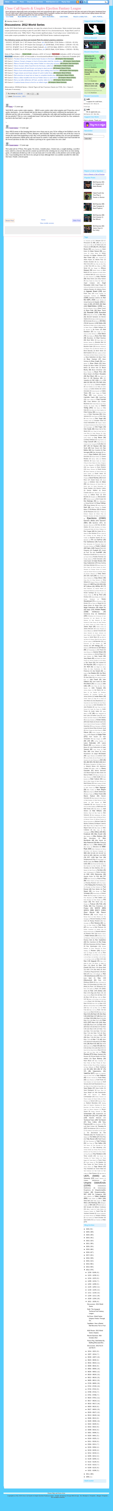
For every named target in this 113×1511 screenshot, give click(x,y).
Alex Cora (87, 264)
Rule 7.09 (90, 1037)
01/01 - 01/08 (92, 1470)
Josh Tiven (98, 707)
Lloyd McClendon (100, 753)
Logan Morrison (91, 755)
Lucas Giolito (89, 758)
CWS (100, 382)
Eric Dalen (98, 531)
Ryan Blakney (97, 1058)
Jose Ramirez (94, 702)
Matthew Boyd (88, 813)
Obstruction (98, 874)
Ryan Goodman (99, 1060)
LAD (88, 741)
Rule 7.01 (103, 1029)
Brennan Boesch (99, 348)
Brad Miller (90, 340)
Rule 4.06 (88, 1005)
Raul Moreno (97, 916)
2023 (88, 1238)
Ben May (103, 314)
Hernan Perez (87, 594)
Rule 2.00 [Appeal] (90, 961)
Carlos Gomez (94, 388)
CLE (88, 382)
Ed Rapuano (90, 511)
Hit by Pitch (98, 595)
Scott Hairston (87, 1082)
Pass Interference (101, 880)
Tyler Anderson (88, 1170)
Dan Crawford (96, 450)
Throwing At (102, 1126)
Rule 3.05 (89, 997)
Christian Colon (88, 420)
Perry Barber (93, 895)
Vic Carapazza (97, 1194)
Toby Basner (90, 1139)
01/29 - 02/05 (92, 1459)
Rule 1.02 (97, 952)
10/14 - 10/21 (92, 1351)
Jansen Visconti (98, 630)
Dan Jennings (97, 452)
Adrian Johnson (97, 255)
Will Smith (101, 1205)
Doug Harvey (91, 505)
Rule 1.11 (91, 954)
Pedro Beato (96, 893)
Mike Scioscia (101, 842)
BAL (91, 304)
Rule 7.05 (97, 1033)
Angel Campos (89, 283)
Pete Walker (99, 897)
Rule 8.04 (88, 1046)
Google (57, 1496)
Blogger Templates (102, 1496)
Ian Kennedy (98, 601)
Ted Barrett (102, 1120)
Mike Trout (89, 844)
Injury (88, 609)
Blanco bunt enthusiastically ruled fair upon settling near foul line (36, 70)
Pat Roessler (87, 887)
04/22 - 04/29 (92, 1424)
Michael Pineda (100, 819)
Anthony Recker (100, 287)
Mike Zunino (87, 846)
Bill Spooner (90, 323)
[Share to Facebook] (38, 94)
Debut (104, 482)
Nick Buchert (87, 866)
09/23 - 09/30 (92, 1360)
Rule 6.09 (93, 1029)
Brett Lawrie (98, 352)
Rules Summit (98, 1054)
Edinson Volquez (88, 513)
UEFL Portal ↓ (98, 17)
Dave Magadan (90, 465)
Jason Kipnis (87, 635)
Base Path (89, 310)
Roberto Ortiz (90, 933)
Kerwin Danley (101, 720)
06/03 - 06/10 (92, 1406)
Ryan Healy (87, 1062)
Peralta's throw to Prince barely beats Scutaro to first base (34, 59)
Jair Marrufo (96, 618)
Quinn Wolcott (89, 912)
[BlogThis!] (33, 94)
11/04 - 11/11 (92, 1296)
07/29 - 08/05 (92, 1383)
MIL (85, 762)
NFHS (85, 855)
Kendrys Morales (90, 719)
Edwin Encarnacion (101, 516)
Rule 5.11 (87, 1020)
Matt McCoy (97, 808)
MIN (91, 762)
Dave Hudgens (102, 463)
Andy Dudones (90, 276)
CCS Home (10, 17)
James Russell (100, 628)
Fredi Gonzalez (98, 559)
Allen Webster (93, 272)
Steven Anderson (94, 1109)
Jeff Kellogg (96, 645)
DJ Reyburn (95, 446)
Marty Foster (99, 794)
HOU (101, 584)
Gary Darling (102, 563)
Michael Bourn (102, 817)
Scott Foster (100, 1079)
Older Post (76, 220)
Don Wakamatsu (101, 501)
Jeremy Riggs (99, 654)
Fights (89, 548)
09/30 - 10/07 (92, 1357)
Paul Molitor (96, 889)
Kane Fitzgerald (99, 713)
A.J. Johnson (97, 240)
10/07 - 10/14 (92, 1354)
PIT (104, 876)
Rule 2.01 (100, 993)
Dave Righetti (90, 467)
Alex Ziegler (94, 268)
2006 (88, 1477)
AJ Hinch (97, 244)
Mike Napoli (99, 840)
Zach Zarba (87, 1219)
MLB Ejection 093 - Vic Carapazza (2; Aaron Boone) (99, 184)
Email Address (88, 134)
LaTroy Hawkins (99, 741)
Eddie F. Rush (100, 511)
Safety (97, 1073)
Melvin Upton (93, 817)
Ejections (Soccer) (88, 525)
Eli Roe (98, 525)
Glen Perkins (100, 575)
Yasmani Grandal (89, 1213)
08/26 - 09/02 (92, 1372)
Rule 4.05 (103, 1003)
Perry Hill (101, 895)
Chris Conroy (88, 412)
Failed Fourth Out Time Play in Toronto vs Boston (98, 195)
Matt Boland (95, 802)
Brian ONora (94, 363)
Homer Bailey (95, 597)
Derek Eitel (101, 484)
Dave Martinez (101, 465)
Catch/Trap (102, 397)
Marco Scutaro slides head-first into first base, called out (33, 66)
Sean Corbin (99, 1088)
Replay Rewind (95, 921)
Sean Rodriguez (89, 1090)
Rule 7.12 (87, 1039)
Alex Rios (103, 264)
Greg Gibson (98, 578)
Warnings (94, 1203)
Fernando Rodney (88, 546)
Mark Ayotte (97, 777)
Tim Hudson (95, 1130)
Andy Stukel (89, 280)
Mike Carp (96, 830)
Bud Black (90, 376)
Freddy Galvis (87, 559)
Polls (101, 904)
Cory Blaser (98, 437)
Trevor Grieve (87, 1166)
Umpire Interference (91, 1180)
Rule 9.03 (86, 1050)
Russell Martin (95, 1056)
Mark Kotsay (87, 783)
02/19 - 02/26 (92, 1450)
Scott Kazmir (97, 1082)
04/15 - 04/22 (92, 1427)
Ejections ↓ (64, 17)
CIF (100, 380)
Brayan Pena (89, 348)
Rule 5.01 (86, 1012)
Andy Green (90, 278)
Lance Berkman (96, 745)
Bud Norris (101, 376)
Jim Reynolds (88, 664)
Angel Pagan (99, 285)
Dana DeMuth (93, 454)
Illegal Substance (89, 607)
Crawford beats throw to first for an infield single (30, 82)
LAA (104, 739)
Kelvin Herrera (93, 717)
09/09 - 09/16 (92, 1366)
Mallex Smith (95, 768)
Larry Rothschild (95, 747)
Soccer (93, 1101)
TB (85, 1116)
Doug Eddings (101, 503)
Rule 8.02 (93, 1043)
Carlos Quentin (96, 391)
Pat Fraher (103, 883)
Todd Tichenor (101, 1141)
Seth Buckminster (100, 1092)
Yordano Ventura (101, 1215)
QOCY (97, 910)
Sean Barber (88, 1088)
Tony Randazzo (98, 1154)
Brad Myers (100, 340)
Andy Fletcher (101, 276)
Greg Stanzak (96, 580)
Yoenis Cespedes (101, 1213)
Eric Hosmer (92, 533)
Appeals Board (91, 291)
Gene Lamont (96, 567)
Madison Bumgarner (91, 764)
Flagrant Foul (99, 548)
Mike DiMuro (95, 832)
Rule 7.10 (100, 1037)
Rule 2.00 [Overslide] (90, 984)
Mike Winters (98, 844)
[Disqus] (43, 130)
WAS (100, 1198)
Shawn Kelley (97, 1099)
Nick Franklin (96, 866)
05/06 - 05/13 (92, 1418)
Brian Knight (95, 361)
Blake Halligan (98, 327)
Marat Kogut (90, 772)
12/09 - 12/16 (92, 1281)
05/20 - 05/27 (92, 1412)
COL (94, 382)
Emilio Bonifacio (95, 527)
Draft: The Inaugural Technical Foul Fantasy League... (95, 1311)
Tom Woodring (97, 1147)
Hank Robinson (88, 588)
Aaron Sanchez (96, 249)
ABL (94, 243)
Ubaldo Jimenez (99, 1178)
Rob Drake (102, 925)
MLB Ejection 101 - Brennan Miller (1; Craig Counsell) (91, 72)
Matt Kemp (87, 808)
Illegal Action (88, 605)
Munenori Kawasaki (98, 851)
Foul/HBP (99, 552)
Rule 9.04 (93, 1050)
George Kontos (95, 569)
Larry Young (96, 749)
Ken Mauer (102, 717)
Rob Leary (89, 927)
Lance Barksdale (90, 743)
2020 (88, 1246)
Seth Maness (92, 1094)
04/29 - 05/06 (92, 1421)
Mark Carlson (94, 779)
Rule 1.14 (91, 957)
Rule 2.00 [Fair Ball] (93, 969)
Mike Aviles (97, 827)
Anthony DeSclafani (89, 287)
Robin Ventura (89, 935)
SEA (95, 1069)
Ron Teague (102, 944)
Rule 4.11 (97, 1007)
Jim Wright (97, 667)
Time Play (103, 1137)
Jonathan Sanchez (98, 694)
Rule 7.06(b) (93, 1035)
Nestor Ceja (87, 861)
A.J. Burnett (87, 240)
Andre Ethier (102, 272)
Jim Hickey (103, 660)
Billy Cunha (94, 325)
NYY (88, 857)
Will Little (93, 1205)
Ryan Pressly (96, 1062)
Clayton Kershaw (89, 425)
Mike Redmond (88, 842)
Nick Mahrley (96, 868)
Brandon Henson (99, 344)
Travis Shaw (102, 1160)
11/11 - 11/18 (92, 1293)
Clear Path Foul (100, 425)
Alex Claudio (100, 261)
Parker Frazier (90, 880)
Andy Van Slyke (99, 280)
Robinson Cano (102, 935)
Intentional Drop (89, 614)
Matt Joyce (100, 806)
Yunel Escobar (98, 1217)
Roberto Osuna (102, 933)
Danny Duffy (95, 458)
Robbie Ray (100, 929)
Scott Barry (102, 1077)
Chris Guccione (94, 414)
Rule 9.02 (101, 1048)
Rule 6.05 (102, 1024)
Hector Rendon (100, 590)
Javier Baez (93, 637)
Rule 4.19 (100, 1009)
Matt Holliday (92, 806)
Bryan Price (98, 372)
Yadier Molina (100, 1209)
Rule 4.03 (87, 1003)
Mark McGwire (92, 785)
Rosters (93, 950)
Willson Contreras (100, 1207)
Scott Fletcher (90, 1079)
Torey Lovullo (88, 1156)
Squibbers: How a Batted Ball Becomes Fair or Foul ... (96, 1326)
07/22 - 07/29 (92, 1386)
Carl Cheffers (89, 386)
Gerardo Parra (102, 571)
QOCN (97, 908)
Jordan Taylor (87, 698)
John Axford (98, 677)
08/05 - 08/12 (92, 1380)
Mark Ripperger (101, 787)
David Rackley (94, 478)
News (96, 861)
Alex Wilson (98, 266)
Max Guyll (97, 813)
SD (88, 1069)
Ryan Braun (87, 1060)
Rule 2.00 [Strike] (96, 991)
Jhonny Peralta (94, 660)
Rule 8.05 (96, 1046)
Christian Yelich (99, 420)
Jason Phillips (96, 635)
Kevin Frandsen (96, 724)
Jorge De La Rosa (99, 698)
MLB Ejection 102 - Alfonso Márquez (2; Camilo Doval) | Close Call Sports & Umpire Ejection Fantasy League (92, 103)
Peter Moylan (97, 899)
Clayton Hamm (102, 422)
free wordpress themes (58, 1497)
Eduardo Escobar (88, 516)
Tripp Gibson (98, 1166)
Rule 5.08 (103, 1016)
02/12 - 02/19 (92, 1453)
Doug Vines (101, 505)
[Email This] (30, 94)
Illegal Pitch (98, 605)
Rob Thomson (99, 927)
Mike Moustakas (90, 838)
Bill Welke (99, 323)
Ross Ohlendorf (95, 948)
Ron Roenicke (91, 944)
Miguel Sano (88, 827)
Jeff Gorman (96, 643)
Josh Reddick (88, 707)
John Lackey (97, 683)
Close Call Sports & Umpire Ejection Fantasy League (43, 8)
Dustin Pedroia (95, 507)
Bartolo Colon (92, 308)
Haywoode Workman (89, 590)
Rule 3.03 (103, 995)
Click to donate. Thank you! (92, 120)
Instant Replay (100, 609)
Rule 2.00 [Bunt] (89, 965)
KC (91, 713)
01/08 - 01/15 (92, 1467)
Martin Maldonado (100, 791)
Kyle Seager (96, 738)
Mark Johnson (100, 781)
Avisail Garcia (88, 302)
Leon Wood (95, 751)
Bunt (85, 378)
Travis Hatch (92, 1160)
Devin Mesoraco (95, 492)
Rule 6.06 (89, 1026)
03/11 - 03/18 (92, 1441)
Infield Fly (102, 607)
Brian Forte (102, 357)
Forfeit (104, 550)
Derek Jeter (87, 486)
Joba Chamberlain (95, 669)
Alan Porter (87, 257)
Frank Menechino (101, 554)
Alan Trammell (100, 257)
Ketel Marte (90, 722)
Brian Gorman (92, 359)
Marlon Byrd (90, 791)
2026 (88, 1229)
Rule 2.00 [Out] (100, 982)
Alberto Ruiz (99, 259)
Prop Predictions (97, 906)
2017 (88, 1255)
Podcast (92, 904)
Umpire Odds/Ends (95, 1182)
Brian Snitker (95, 365)
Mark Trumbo (90, 789)
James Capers (89, 624)
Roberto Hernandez (89, 931)
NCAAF (101, 853)
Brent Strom (99, 350)
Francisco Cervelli (89, 554)
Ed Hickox (93, 509)
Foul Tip (89, 552)
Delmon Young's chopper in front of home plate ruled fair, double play (38, 61)
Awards (97, 302)
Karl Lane (87, 715)
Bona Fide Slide (100, 336)
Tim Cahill (87, 1130)
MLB (97, 762)
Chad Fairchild (101, 399)
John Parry (94, 686)
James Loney (100, 626)
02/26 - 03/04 (92, 1447)
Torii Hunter (100, 1156)
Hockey (86, 597)
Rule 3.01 (94, 995)
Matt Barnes (98, 800)
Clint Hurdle (87, 429)
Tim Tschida (96, 1134)
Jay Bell (102, 637)
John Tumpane (96, 688)
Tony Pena (88, 1154)
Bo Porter (96, 329)
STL (85, 1071)
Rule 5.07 (94, 1016)
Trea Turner (87, 1164)
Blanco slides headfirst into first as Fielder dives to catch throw (35, 78)
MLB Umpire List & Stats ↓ (28, 17)
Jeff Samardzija (91, 650)
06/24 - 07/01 (92, 1398)
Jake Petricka (102, 622)
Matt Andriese (89, 800)
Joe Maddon (92, 673)
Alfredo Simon (96, 270)
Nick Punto (92, 870)
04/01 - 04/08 (92, 1432)
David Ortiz (87, 475)
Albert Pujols (88, 259)
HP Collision (88, 586)
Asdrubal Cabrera (94, 297)
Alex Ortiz (95, 264)
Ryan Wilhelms (89, 1067)
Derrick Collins (101, 488)
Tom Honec (87, 1145)
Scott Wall (93, 1086)
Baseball (90, 312)
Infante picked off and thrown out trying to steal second (33, 68)
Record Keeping (95, 918)
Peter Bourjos (87, 899)
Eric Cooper (87, 531)
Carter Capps (95, 393)
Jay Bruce (86, 639)
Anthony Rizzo (101, 289)
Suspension (99, 1113)
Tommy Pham (97, 1149)
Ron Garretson (91, 942)
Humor (102, 597)
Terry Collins (92, 1122)
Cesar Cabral (90, 399)
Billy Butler (86, 325)
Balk (104, 304)
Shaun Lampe (87, 1099)
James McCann (88, 628)
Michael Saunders (88, 821)
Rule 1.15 (98, 957)
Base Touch (102, 310)
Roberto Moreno (101, 931)
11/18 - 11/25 (92, 1290)
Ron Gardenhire (100, 940)
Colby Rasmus (96, 433)
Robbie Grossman (89, 929)
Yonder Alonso (89, 1215)
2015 (88, 1261)
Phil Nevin (95, 901)
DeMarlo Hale (94, 482)
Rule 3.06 (97, 997)
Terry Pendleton (97, 1124)
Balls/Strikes (92, 306)
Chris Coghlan (100, 410)
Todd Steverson (90, 1141)
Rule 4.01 (101, 1001)
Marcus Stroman (99, 775)
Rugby (90, 952)
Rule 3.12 (91, 999)
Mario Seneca (87, 777)
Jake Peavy (93, 622)
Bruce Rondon (88, 372)
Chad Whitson (92, 401)
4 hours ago (87, 106)
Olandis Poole (88, 876)
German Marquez (90, 573)
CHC (93, 380)
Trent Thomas (99, 1164)
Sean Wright (88, 1092)
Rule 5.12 (96, 1020)
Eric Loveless (87, 535)
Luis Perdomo (97, 758)
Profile (86, 906)
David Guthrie (87, 473)
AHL (101, 242)
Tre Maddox (99, 1162)
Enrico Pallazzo (100, 529)
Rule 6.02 (95, 1022)
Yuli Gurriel (89, 1217)
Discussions (17, 96)
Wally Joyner (97, 1200)
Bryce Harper (88, 374)
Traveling (86, 1158)
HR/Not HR (99, 586)
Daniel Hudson (95, 456)
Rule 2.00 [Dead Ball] (99, 967)
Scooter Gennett (91, 1077)
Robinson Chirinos (90, 938)
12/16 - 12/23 (92, 1278)
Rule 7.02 (90, 1031)
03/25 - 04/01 (92, 1435)
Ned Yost (99, 857)
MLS (104, 762)
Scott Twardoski (96, 1084)
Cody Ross (87, 433)
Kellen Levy (96, 715)
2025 (88, 1232)
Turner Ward (99, 1168)
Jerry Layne (98, 656)
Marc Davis (100, 772)
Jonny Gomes (88, 696)
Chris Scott (89, 418)
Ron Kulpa (102, 942)
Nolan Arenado (101, 872)
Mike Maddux (87, 836)
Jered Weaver (87, 652)
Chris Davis (98, 412)
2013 (88, 1267)
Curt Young (92, 444)
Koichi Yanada (96, 732)
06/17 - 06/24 (92, 1401)
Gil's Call (90, 576)
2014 (88, 1264)
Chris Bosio (92, 410)
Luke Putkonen (94, 760)
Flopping (86, 550)
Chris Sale (102, 416)
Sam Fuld (91, 1075)
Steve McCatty (96, 1107)
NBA (85, 853)
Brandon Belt (99, 342)
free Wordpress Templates (88, 1496)
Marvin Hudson (89, 796)
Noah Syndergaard (89, 872)
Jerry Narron (98, 658)
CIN (104, 380)
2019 (88, 1249)
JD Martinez (90, 616)
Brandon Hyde (88, 346)
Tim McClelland (92, 1132)
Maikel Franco (102, 764)
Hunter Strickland (89, 599)
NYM (104, 855)
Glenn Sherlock (88, 578)
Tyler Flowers (93, 1173)
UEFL (24, 96)
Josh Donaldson (98, 705)
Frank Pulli (88, 556)
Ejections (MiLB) (89, 520)
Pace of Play (101, 878)
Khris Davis (98, 730)
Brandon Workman (101, 346)
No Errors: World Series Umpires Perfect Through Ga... (96, 1318)
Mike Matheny (98, 836)
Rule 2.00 (100, 959)
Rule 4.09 (103, 1005)
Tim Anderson (91, 1128)
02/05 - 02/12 (92, 1456)
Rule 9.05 (101, 1050)
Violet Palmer (92, 1198)
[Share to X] (35, 94)
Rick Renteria (95, 923)
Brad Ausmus (101, 338)
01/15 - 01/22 (92, 1464)
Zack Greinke (96, 1219)
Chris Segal (99, 418)
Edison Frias (99, 513)
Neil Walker (101, 859)
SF (101, 1069)
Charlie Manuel (96, 403)
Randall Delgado (98, 914)
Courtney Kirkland (89, 439)
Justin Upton (95, 711)
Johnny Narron (88, 690)
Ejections (92, 518)
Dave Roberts (101, 467)
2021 (88, 1243)
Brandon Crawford (88, 344)
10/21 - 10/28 (92, 1301)
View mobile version (47, 223)
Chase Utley (94, 405)
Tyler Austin (97, 1170)
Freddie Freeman (98, 556)
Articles (103, 295)
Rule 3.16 (91, 1001)
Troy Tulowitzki (88, 1168)
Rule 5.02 (94, 1012)
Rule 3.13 (98, 999)
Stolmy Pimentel (95, 1111)
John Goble (96, 681)
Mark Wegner (101, 789)
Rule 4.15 (92, 1009)
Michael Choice (89, 819)
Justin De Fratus (94, 709)
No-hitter (100, 870)
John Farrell (94, 679)
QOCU (86, 910)
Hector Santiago (89, 592)
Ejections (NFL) (98, 523)
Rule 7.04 (87, 1033)
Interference (102, 614)
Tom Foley (89, 1143)
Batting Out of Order (92, 314)
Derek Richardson (98, 486)
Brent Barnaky (88, 350)
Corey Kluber (87, 437)
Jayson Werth (94, 639)
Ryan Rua (92, 1065)
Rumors (86, 1056)
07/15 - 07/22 (92, 1389)
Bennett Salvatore (92, 317)
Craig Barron (100, 439)
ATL (97, 247)
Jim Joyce (88, 662)
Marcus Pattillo (88, 775)
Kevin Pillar (93, 728)
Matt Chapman (97, 804)
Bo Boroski (87, 329)
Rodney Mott (88, 940)
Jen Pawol (100, 650)
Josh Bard (88, 705)
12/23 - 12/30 (92, 1275)
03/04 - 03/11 (92, 1444)
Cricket (85, 444)
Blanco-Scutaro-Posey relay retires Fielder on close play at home (36, 63)
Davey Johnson (91, 469)
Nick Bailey (101, 863)
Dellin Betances (91, 484)
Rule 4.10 (89, 1007)
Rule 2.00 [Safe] (88, 988)
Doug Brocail (90, 503)
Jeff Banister (97, 641)
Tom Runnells (96, 1145)
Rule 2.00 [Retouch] (96, 986)
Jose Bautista (97, 700)
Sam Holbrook (101, 1075)
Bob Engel (97, 331)
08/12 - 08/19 (92, 1377)
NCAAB (93, 853)
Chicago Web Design (72, 1496)
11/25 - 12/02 (92, 1287)
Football (95, 550)
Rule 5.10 (100, 1018)
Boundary (90, 338)
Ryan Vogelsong (101, 1065)
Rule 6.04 (93, 1024)
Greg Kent (86, 580)
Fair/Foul (99, 540)
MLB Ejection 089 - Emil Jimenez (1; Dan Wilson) (99, 217)
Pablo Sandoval (91, 878)
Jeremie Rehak (98, 652)
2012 (88, 1270)
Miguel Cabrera (101, 823)
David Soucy (95, 480)
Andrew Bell (89, 274)
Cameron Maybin (100, 384)
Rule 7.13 (96, 1039)
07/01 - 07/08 (92, 1395)
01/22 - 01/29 (92, 1462)
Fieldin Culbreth (101, 546)
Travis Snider (89, 1162)
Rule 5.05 (96, 1014)
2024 (88, 1235)
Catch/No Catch (89, 397)
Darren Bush (95, 460)
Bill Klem (96, 321)
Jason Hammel (88, 633)
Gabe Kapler (87, 561)
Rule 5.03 (101, 1012)
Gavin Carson (100, 565)
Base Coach (102, 308)
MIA (101, 760)
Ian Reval (92, 603)
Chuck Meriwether (89, 422)
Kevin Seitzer (89, 730)
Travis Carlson (95, 1158)
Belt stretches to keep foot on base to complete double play (34, 75)
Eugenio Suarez (95, 537)
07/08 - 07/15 (92, 1392)
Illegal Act (101, 603)
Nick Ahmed (93, 863)
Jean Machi (103, 639)
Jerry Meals (87, 658)
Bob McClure (92, 333)
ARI (91, 247)
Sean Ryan (100, 1090)
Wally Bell (87, 1200)
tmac (104, 1220)
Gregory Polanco (94, 582)
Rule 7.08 (102, 1035)
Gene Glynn (87, 567)
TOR (104, 1116)
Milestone (96, 846)
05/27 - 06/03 (92, 1409)
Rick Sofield (92, 925)
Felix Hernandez (88, 544)
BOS (97, 304)
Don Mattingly (88, 501)
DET (85, 446)
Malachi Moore (91, 766)
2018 (88, 1252)
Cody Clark (101, 431)
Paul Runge (96, 891)
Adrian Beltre (94, 253)
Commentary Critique (96, 435)
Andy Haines (102, 278)
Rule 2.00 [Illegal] (95, 974)
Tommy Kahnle (87, 1149)
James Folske (100, 624)
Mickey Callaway (89, 823)
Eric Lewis (101, 533)
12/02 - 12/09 (92, 1284)
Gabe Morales (98, 561)
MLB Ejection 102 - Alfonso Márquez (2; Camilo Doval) (90, 58)
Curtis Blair (100, 444)
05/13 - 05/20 (92, 1415)
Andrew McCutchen (101, 274)
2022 (88, 1240)
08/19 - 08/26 (92, 1374)
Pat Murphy (99, 885)
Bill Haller (92, 319)
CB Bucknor (94, 378)
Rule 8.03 (103, 1043)
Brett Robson (95, 355)
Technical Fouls (89, 1120)
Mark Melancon (102, 785)
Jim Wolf (87, 667)
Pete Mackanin (88, 897)
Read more (94, 67)
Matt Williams (97, 811)
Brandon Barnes (88, 342)
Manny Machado (100, 770)
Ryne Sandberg (101, 1067)
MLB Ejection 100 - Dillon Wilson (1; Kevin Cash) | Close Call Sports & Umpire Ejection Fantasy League (92, 114)
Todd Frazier (102, 1139)
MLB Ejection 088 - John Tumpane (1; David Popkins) (99, 206)
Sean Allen (101, 1086)
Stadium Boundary (92, 1103)
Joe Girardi (96, 671)
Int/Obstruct (96, 612)
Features (100, 542)
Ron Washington (91, 946)
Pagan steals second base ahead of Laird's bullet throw (33, 73)
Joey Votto (89, 677)
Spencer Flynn (102, 1101)
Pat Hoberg (89, 885)
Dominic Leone (90, 499)
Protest (86, 908)
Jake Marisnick (96, 620)
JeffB (88, 99)
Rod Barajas (100, 938)
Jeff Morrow (92, 647)
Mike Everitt (98, 834)
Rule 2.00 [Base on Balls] (96, 963)
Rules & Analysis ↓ (80, 17)
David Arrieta (102, 469)
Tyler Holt (101, 1173)
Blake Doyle (89, 327)
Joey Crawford (101, 675)
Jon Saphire (93, 692)
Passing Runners (91, 883)
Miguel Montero (100, 825)
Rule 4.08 (95, 1005)
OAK (87, 874)
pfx (43, 42)
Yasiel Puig (99, 1211)
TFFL (97, 1116)
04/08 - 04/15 (92, 1430)
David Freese (100, 471)
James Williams (87, 630)
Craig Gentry (100, 441)
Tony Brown (93, 1151)
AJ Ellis (90, 244)
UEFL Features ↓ (48, 17)
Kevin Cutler (87, 724)
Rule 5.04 (87, 1014)
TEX (90, 1116)
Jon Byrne (97, 690)
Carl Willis (97, 386)
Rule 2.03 (86, 995)
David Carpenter (90, 471)
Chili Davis (97, 408)
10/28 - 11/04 (92, 1298)
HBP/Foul (93, 584)
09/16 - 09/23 (92, 1363)
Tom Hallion (99, 1143)
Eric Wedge (97, 535)
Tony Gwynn (102, 1151)
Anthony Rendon (89, 289)
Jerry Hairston (87, 656)
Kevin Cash (99, 722)
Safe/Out (87, 1073)
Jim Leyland (100, 662)
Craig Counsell (88, 442)
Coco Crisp (93, 431)
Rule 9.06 (86, 1052)
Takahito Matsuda (95, 1117)
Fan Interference (89, 542)
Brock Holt (94, 367)
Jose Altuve (87, 700)
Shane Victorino (99, 1096)
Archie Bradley (99, 293)
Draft (85, 507)
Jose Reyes (103, 702)
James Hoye (88, 626)
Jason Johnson (99, 633)
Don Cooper (100, 499)
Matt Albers (103, 798)
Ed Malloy (103, 509)
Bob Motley (90, 336)
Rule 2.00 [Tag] (88, 993)
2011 (88, 1474)
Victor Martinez (88, 1196)
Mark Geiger (91, 781)
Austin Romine (100, 300)
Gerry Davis (102, 573)
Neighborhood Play (90, 859)
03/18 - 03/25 (92, 1438)
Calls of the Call (88, 384)
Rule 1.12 (98, 954)
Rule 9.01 (92, 1048)
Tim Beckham (102, 1128)
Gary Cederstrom (89, 563)
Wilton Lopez (90, 1209)
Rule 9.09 (95, 1052)
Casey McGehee (98, 395)
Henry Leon (100, 592)
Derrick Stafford (92, 490)
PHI (97, 876)
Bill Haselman (100, 319)
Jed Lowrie (88, 641)
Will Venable (88, 1207)
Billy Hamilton (102, 325)
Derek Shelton (88, 488)
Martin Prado (89, 794)
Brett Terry (103, 355)
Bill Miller (103, 321)
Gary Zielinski (90, 565)
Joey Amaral (91, 675)
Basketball (102, 312)
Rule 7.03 (99, 1031)
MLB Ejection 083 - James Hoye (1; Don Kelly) (99, 228)
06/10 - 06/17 (92, 1403)
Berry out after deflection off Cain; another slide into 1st (33, 80)
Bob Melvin (102, 334)
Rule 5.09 (89, 1018)
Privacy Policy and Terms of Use (56, 1493)
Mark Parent (89, 787)
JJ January (98, 616)
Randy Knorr (87, 916)
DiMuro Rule (95, 494)
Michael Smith (99, 821)
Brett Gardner (88, 352)
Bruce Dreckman (97, 369)
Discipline (93, 496)
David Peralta (96, 475)
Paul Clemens (96, 887)
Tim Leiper (103, 1130)
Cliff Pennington (88, 427)
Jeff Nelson (102, 648)
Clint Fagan (98, 427)
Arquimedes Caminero (90, 295)
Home (43, 220)
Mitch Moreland (96, 849)
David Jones (99, 473)
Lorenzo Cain (101, 755)
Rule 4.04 (94, 1003)
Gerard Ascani (92, 571)
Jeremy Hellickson (88, 654)
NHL (97, 855)
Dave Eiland (92, 463)
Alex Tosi (88, 266)
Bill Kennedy (87, 321)
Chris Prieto (94, 416)
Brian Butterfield (91, 357)
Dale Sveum (95, 448)
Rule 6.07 (98, 1026)
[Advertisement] (31, 230)
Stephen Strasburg (95, 1105)
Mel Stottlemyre (96, 815)
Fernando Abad (99, 544)
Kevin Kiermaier (96, 726)
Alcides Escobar (89, 261)
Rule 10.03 (91, 959)
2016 (88, 1258)
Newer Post (10, 220)
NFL (91, 855)
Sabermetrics (97, 1071)
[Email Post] (27, 93)
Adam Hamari (94, 251)
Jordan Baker (98, 696)
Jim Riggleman (100, 664)
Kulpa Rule (102, 734)
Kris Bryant (91, 734)
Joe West (103, 673)
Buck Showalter (100, 374)
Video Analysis (100, 1196)
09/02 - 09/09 (92, 1369)
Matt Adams (95, 798)
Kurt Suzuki (93, 736)
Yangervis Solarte (88, 1211)
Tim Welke (93, 1137)
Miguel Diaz (90, 825)
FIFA (92, 539)
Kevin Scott (102, 728)
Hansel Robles (99, 588)
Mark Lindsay (97, 783)
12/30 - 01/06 (92, 1272)
